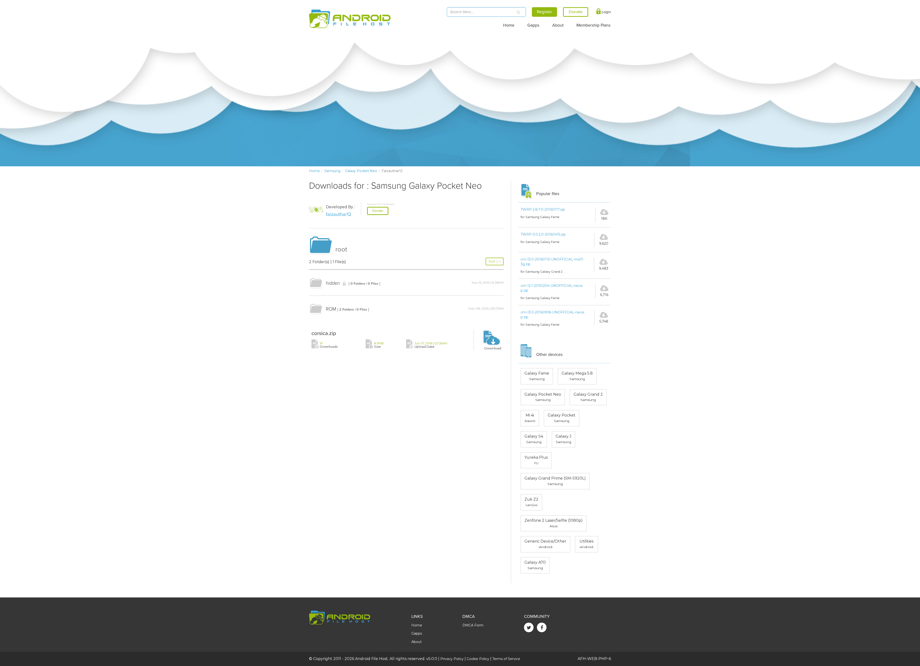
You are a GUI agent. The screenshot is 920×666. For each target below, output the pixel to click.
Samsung (332, 171)
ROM (331, 309)
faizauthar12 (338, 214)
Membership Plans (593, 25)
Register (544, 11)
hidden (333, 283)
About (558, 25)
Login (606, 12)
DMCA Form (472, 625)
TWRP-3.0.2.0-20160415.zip (543, 234)
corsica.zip (323, 333)
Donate (377, 211)
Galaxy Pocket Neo (361, 171)
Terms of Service (506, 659)
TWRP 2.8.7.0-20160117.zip (543, 209)
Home (508, 25)
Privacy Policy (452, 659)
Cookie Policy (478, 659)
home (314, 171)
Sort (493, 261)
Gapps (533, 25)
